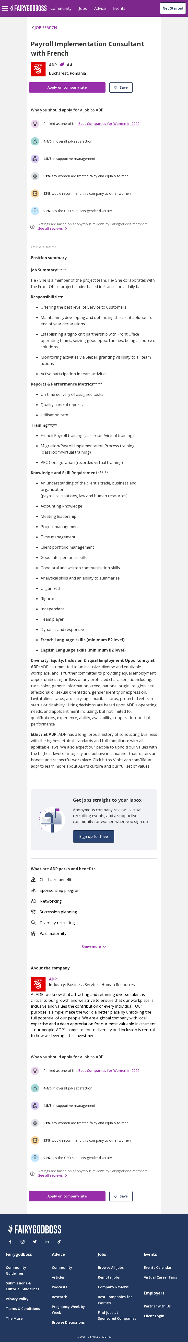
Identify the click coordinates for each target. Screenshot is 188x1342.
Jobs (83, 8)
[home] (28, 11)
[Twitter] (35, 1241)
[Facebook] (10, 1241)
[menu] (6, 4)
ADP (53, 979)
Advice (100, 8)
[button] (121, 87)
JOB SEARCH (46, 27)
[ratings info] (33, 226)
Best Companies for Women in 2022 (108, 123)
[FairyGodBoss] (34, 1230)
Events (119, 8)
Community (60, 8)
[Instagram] (22, 1241)
